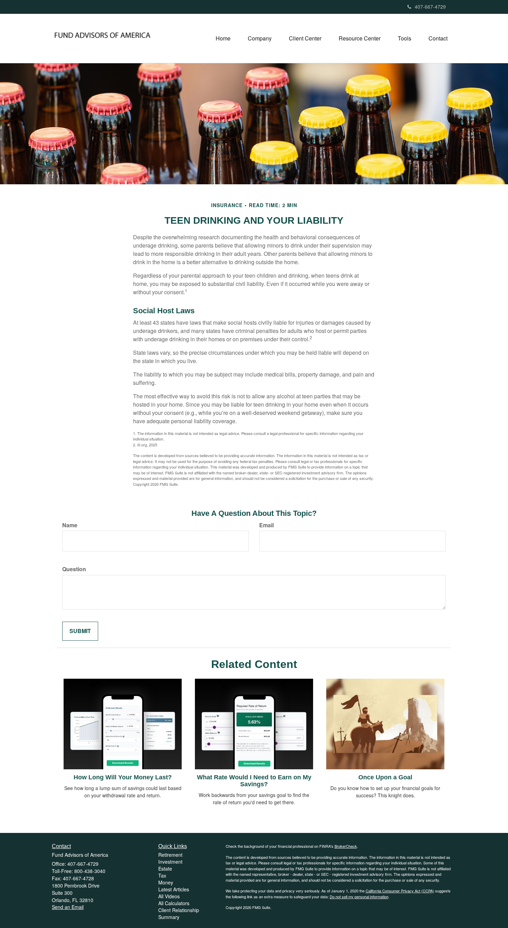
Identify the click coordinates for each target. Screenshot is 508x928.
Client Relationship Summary (178, 913)
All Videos (169, 896)
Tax (162, 875)
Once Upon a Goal (385, 777)
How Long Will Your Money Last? (123, 777)
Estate (165, 868)
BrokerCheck (346, 846)
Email (266, 525)
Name (69, 525)
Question (74, 569)
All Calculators (173, 903)
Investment (170, 861)
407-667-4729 (430, 6)
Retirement (170, 854)
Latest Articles (173, 889)
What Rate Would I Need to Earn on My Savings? (254, 781)
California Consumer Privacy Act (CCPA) (400, 890)
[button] (259, 38)
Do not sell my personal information (359, 896)
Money (165, 882)
